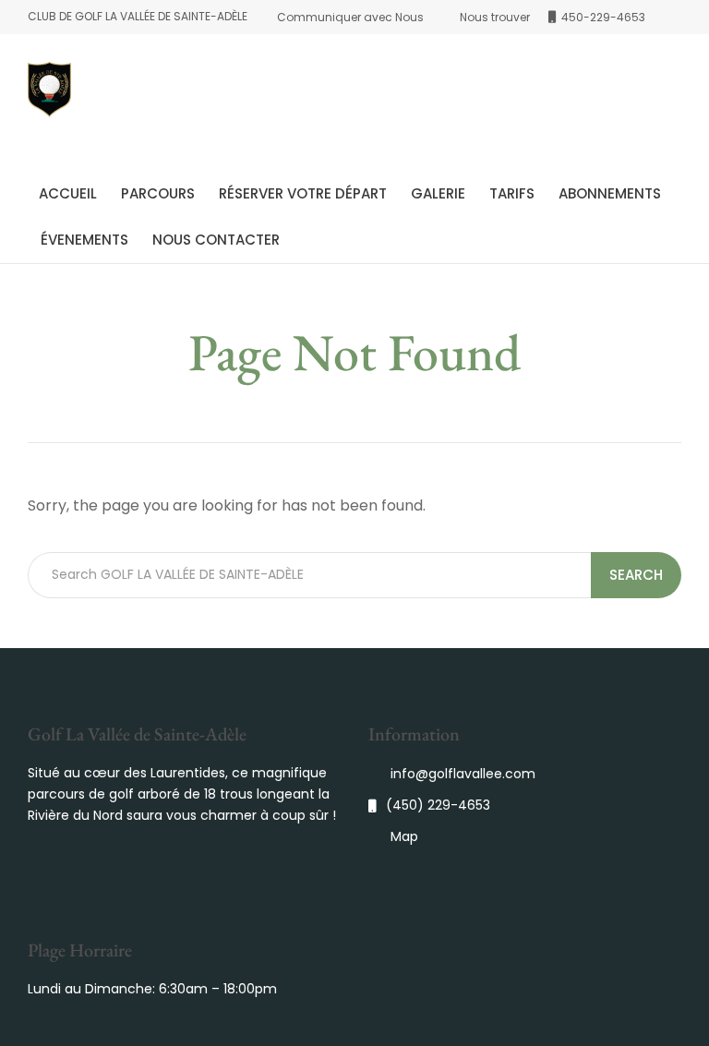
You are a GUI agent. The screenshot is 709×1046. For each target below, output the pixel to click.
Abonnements (610, 193)
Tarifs (512, 193)
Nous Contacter (216, 239)
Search (636, 574)
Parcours (158, 193)
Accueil (68, 193)
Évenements (84, 239)
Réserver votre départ (303, 193)
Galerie (438, 193)
